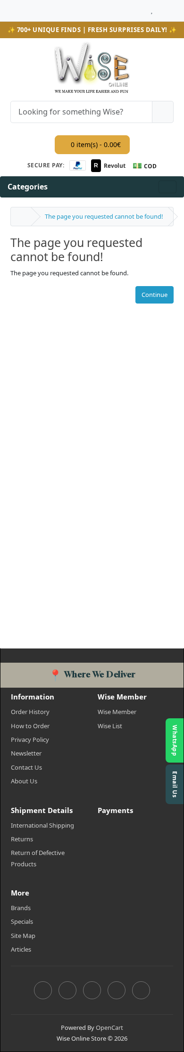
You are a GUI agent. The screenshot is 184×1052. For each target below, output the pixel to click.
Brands (21, 908)
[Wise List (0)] (152, 8)
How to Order (30, 726)
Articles (21, 949)
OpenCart (109, 1027)
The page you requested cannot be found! (104, 216)
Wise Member (117, 711)
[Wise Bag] (160, 8)
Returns (22, 839)
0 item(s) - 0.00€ (95, 144)
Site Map (23, 935)
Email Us (175, 784)
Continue (154, 294)
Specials (22, 921)
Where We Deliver (92, 674)
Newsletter (26, 753)
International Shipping (42, 825)
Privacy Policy (30, 739)
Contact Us (26, 767)
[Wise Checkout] (171, 8)
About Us (24, 781)
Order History (30, 711)
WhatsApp (175, 740)
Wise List (110, 726)
